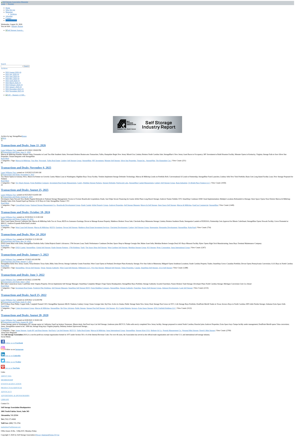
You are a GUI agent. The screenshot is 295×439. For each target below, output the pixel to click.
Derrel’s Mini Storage (207, 330)
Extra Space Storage (145, 308)
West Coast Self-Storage (24, 227)
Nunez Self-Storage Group (151, 288)
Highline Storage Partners (92, 183)
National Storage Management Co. (43, 205)
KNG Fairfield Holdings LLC (165, 308)
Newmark (42, 161)
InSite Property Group (100, 205)
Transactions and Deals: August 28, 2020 (24, 315)
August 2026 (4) (15, 72)
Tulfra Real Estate (53, 161)
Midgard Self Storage (112, 268)
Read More (5, 158)
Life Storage (110, 308)
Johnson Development (170, 288)
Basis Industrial (181, 183)
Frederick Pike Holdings (42, 288)
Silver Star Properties (128, 161)
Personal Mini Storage (190, 330)
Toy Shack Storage (22, 183)
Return (24, 136)
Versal (43, 268)
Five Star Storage (97, 268)
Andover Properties (116, 205)
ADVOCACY (6, 392)
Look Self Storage (186, 288)
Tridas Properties (127, 268)
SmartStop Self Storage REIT (79, 288)
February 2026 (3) (16, 85)
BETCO (73, 330)
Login (3, 4)
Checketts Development (118, 227)
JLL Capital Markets (123, 308)
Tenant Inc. (141, 161)
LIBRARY (5, 400)
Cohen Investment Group (25, 308)
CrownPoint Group (23, 205)
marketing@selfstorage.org (11, 427)
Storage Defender (109, 183)
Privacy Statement (42, 435)
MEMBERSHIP (7, 380)
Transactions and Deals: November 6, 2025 (26, 167)
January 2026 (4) (15, 87)
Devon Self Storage (70, 227)
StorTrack (52, 330)
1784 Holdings (74, 248)
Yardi (82, 248)
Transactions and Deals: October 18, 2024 (25, 212)
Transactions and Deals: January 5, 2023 (25, 254)
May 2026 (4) (14, 79)
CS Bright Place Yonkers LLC (199, 183)
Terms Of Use (54, 435)
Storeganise (154, 227)
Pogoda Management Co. (172, 330)
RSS (7, 72)
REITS (52, 227)
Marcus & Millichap (23, 161)
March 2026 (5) (15, 83)
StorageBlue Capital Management (141, 183)
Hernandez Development (168, 227)
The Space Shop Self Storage (96, 248)
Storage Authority (52, 268)
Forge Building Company (39, 183)
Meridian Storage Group (137, 248)
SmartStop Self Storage (149, 268)
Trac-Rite (34, 161)
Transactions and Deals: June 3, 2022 (22, 274)
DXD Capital (20, 248)
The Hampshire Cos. (163, 161)
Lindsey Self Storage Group (71, 161)
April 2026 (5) (14, 81)
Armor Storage (20, 330)
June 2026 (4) (14, 76)
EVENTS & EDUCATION (11, 384)
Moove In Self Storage (149, 205)
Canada (137, 268)
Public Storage (80, 308)
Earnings (59, 227)
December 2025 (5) (16, 89)
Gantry (79, 183)
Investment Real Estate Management (63, 183)
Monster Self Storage (112, 161)
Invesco (134, 308)
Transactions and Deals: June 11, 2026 (23, 145)
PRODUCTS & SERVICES (11, 388)
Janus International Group (180, 248)
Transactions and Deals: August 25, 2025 (24, 189)
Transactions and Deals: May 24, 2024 (23, 234)
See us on (12, 368)
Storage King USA (143, 330)
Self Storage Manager (132, 205)
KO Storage (151, 248)
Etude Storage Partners (59, 248)
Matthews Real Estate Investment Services (93, 227)
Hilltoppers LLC (84, 268)
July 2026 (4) (14, 74)
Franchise (137, 288)
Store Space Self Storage (167, 205)
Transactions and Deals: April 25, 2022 (23, 294)
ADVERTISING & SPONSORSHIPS (15, 396)
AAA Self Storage (165, 268)
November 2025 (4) (16, 91)
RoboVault (192, 227)
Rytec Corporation (163, 248)
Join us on (13, 356)
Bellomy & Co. (156, 330)
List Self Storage (63, 330)
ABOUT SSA (6, 376)
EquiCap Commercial (200, 205)
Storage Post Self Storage (96, 308)
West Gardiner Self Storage (117, 248)
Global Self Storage (43, 248)
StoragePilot (150, 161)
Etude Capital (86, 205)
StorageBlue (86, 161)
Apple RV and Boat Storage (37, 330)
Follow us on (14, 343)
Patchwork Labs (122, 183)
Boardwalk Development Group (68, 205)
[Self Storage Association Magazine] (14, 2)
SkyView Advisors (67, 308)
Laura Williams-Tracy (9, 150)
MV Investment (98, 161)
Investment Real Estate (24, 288)
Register (11, 4)
